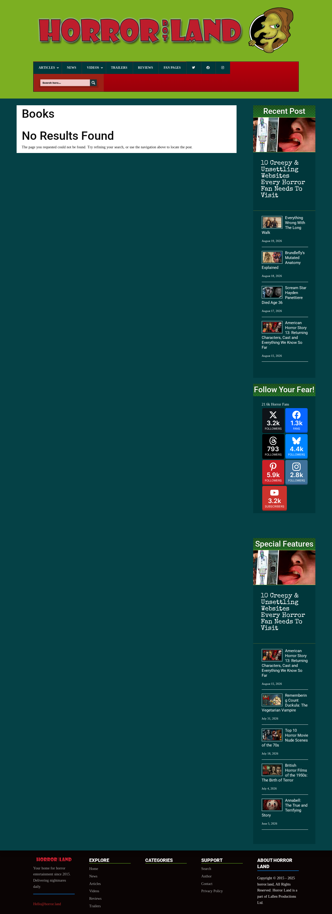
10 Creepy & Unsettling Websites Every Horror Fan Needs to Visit (283, 179)
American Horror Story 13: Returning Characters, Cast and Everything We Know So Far (285, 335)
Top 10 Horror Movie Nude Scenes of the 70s (285, 738)
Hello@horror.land (47, 904)
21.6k (266, 404)
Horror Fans (280, 404)
